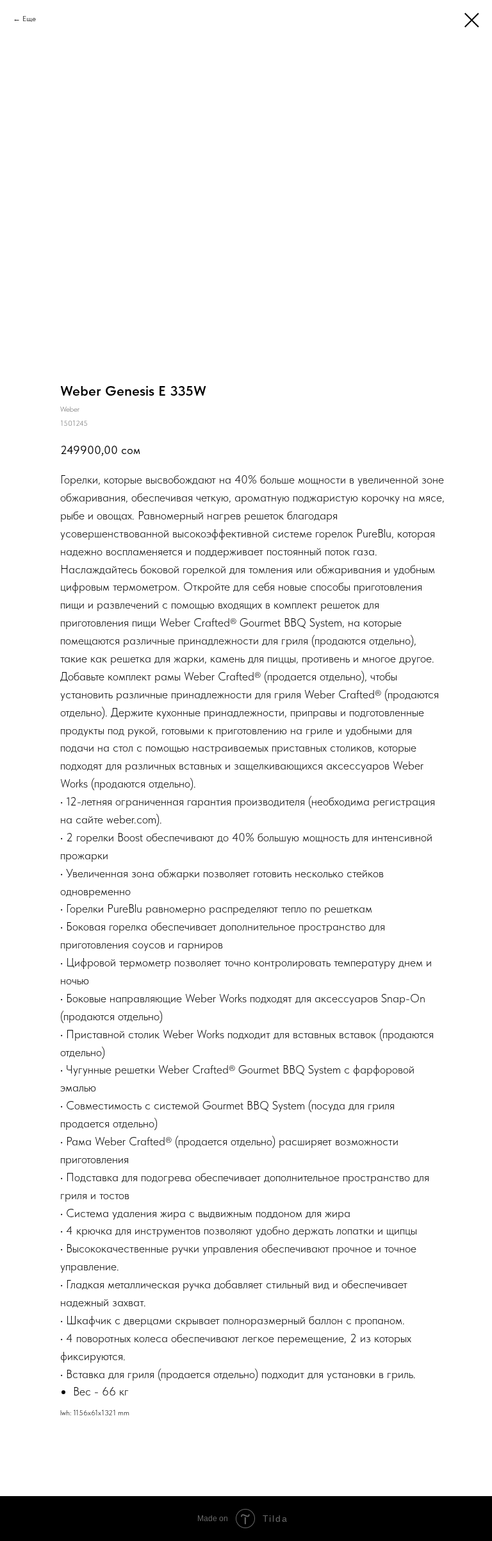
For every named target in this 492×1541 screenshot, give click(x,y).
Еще (29, 18)
